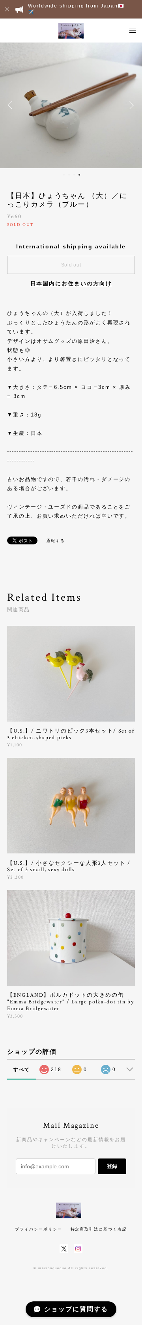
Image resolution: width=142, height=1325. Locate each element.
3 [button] (74, 175)
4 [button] (79, 175)
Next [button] (130, 105)
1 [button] (64, 175)
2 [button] (69, 175)
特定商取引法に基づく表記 (99, 1229)
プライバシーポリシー (38, 1229)
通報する (55, 541)
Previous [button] (12, 105)
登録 (112, 1166)
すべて (21, 1069)
